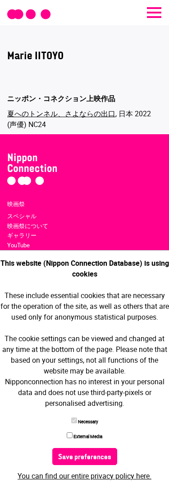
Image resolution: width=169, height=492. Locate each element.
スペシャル (22, 216)
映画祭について (27, 226)
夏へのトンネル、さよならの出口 (61, 114)
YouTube (18, 245)
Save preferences (84, 457)
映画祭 (16, 204)
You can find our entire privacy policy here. (84, 476)
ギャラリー (22, 235)
